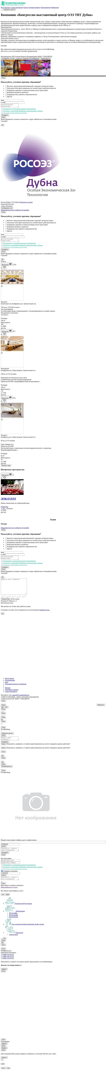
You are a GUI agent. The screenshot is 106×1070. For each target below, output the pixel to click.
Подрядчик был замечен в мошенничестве (22, 94)
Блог (2, 7)
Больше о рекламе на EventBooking (28, 58)
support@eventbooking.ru (20, 695)
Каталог (7, 7)
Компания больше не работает (17, 92)
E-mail (3, 102)
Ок (2, 719)
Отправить (5, 115)
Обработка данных (11, 689)
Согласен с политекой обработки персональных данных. (23, 111)
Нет (6, 707)
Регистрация (9, 678)
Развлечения (13, 917)
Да (2, 707)
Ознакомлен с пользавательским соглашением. (19, 109)
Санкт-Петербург (11, 691)
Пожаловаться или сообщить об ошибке (15, 210)
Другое (9, 96)
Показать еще (6, 465)
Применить (101, 705)
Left (3, 894)
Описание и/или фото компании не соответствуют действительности (31, 88)
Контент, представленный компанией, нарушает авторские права (30, 86)
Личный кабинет (34, 7)
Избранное (55, 7)
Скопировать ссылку (8, 58)
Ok (2, 125)
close (3, 1068)
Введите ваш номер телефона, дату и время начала (19, 840)
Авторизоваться (7, 766)
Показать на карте (26, 202)
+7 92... (3, 508)
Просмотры (5, 265)
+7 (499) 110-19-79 (7, 954)
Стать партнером (17, 7)
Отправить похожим (10, 871)
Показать (9, 206)
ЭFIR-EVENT (8, 498)
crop (8, 1068)
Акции (25, 7)
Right (7, 894)
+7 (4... (3, 206)
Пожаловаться (45, 58)
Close (3, 78)
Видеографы (13, 915)
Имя (2, 100)
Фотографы (13, 913)
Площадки (4, 507)
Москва (7, 688)
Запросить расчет (9, 9)
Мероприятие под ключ (9, 887)
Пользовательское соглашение (15, 684)
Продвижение (46, 7)
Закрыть (4, 969)
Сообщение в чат (7, 208)
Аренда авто (13, 934)
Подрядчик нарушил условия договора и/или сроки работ (27, 90)
